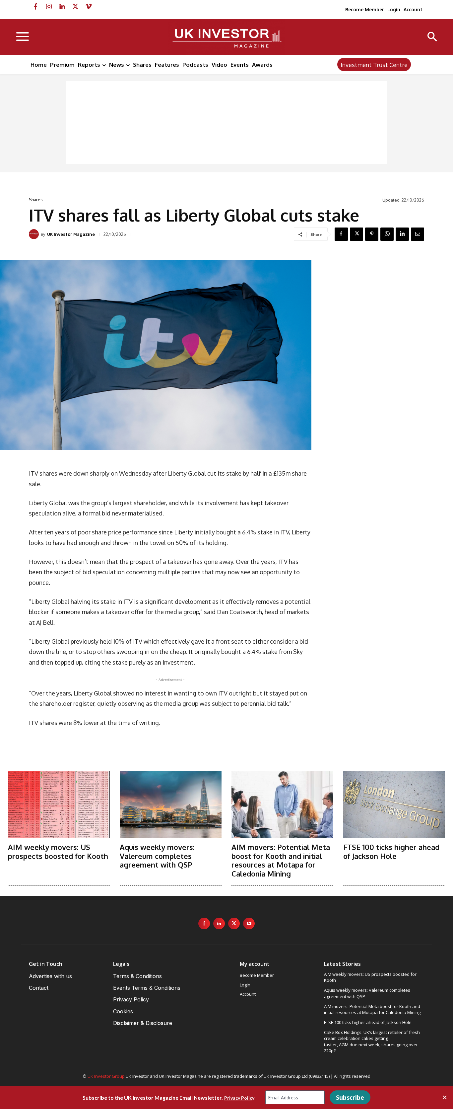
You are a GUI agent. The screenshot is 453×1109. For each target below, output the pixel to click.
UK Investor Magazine (71, 234)
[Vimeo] (88, 6)
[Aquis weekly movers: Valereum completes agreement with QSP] (171, 805)
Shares (36, 200)
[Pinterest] (371, 234)
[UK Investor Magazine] (35, 234)
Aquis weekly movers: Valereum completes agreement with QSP (157, 855)
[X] (75, 6)
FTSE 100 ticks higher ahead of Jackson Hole (391, 851)
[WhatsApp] (387, 234)
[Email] (417, 234)
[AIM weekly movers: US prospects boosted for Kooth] (59, 805)
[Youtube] (249, 923)
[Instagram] (48, 6)
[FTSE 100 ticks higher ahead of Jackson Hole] (394, 805)
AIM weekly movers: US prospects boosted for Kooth (58, 851)
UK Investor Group (106, 1076)
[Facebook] (35, 6)
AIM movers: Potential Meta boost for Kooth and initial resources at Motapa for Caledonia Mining (280, 860)
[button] (432, 37)
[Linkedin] (62, 6)
